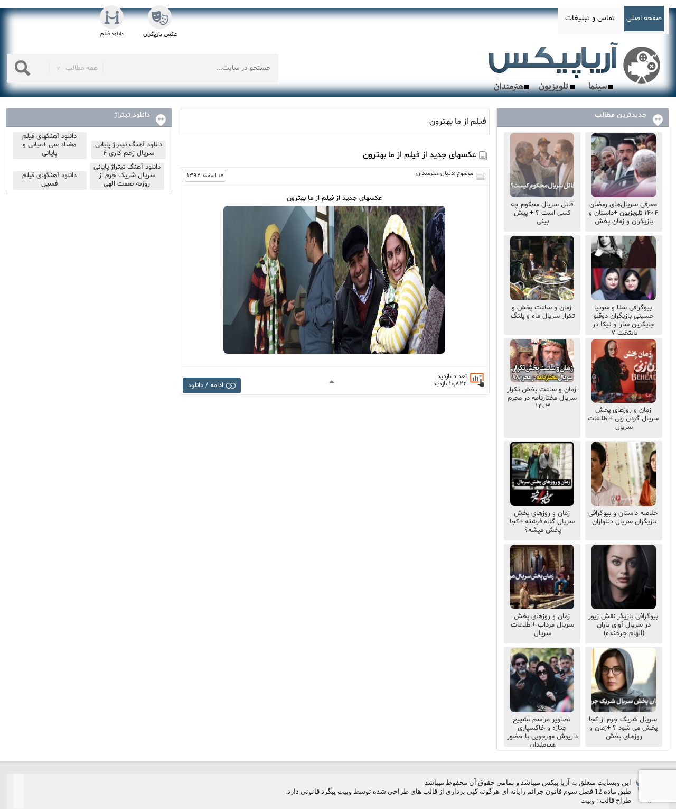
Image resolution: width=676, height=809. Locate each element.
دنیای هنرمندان (435, 174)
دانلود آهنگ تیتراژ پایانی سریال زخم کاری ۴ (128, 149)
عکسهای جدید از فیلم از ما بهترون (419, 155)
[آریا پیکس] (576, 67)
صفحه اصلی (644, 18)
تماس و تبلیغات (590, 18)
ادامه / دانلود (205, 385)
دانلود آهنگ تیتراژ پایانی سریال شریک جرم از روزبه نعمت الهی (127, 175)
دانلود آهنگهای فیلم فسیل (49, 180)
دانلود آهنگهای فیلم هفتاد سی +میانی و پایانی (49, 145)
